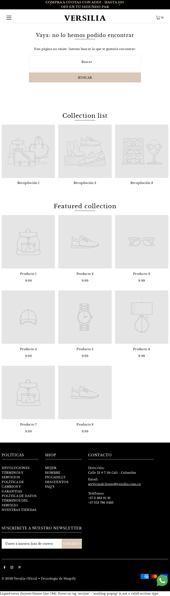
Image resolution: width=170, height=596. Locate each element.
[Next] (119, 4)
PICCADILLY (55, 477)
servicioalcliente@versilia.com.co (114, 484)
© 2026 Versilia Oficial (19, 578)
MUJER (51, 468)
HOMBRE (53, 473)
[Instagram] (11, 567)
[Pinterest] (19, 567)
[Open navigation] (9, 17)
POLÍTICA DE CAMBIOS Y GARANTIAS (13, 486)
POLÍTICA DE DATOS (19, 496)
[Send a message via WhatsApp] (162, 580)
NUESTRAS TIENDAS (19, 510)
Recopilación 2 (85, 183)
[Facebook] (4, 567)
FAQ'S (50, 486)
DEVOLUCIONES (15, 468)
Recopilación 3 (141, 183)
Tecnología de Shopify (58, 578)
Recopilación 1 (28, 183)
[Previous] (51, 4)
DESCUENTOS (57, 482)
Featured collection (85, 206)
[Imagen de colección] (28, 151)
